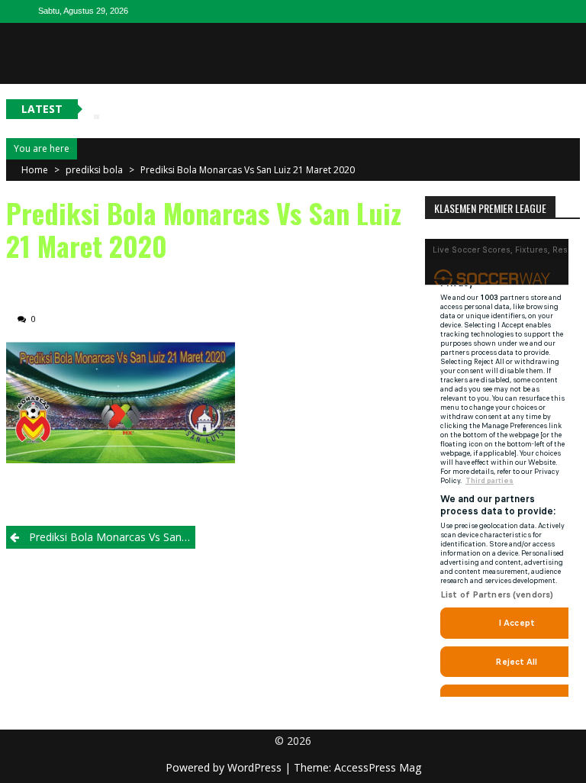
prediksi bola (94, 169)
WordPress (256, 767)
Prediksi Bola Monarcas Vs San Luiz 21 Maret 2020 (247, 169)
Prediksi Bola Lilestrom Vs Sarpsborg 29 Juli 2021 (233, 108)
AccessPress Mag (377, 767)
